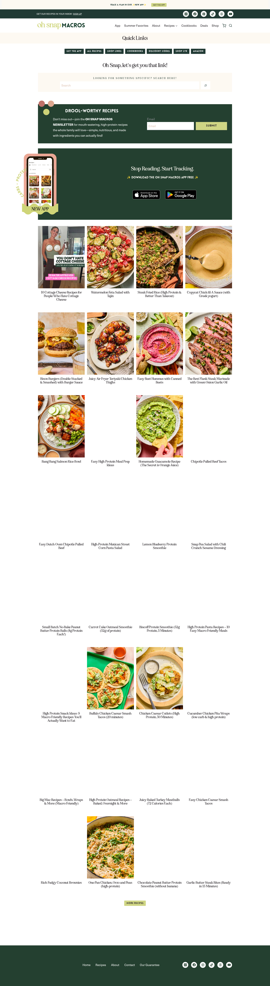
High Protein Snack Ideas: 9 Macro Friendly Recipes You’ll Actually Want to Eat (61, 717)
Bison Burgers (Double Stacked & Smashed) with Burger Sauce (61, 380)
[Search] (205, 85)
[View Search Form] (231, 26)
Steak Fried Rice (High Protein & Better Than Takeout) (159, 294)
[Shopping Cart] (224, 25)
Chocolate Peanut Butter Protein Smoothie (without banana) (160, 884)
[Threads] (222, 14)
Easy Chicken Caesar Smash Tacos (208, 801)
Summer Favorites (136, 25)
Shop (215, 25)
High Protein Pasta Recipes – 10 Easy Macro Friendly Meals (209, 629)
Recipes (100, 965)
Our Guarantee (149, 965)
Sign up (77, 13)
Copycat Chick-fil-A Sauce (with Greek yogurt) (208, 294)
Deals (204, 25)
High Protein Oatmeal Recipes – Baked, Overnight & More (110, 801)
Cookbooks (189, 25)
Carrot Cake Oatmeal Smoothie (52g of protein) (110, 629)
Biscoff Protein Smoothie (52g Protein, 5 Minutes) (159, 629)
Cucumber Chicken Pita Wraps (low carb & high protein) (209, 715)
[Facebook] (195, 14)
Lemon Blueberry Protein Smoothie (159, 546)
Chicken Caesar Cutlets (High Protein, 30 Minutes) (159, 715)
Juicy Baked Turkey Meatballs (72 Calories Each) (159, 801)
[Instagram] (186, 14)
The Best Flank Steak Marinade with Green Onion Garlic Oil (208, 380)
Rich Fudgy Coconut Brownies (61, 882)
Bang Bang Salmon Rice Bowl (61, 461)
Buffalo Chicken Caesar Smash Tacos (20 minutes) (110, 715)
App (117, 25)
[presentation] (61, 257)
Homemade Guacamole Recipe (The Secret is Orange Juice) (159, 463)
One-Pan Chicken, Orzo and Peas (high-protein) (110, 884)
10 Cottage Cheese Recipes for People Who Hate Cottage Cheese (61, 296)
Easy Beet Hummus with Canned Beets (160, 380)
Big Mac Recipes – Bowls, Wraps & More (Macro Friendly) (61, 801)
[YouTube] (230, 14)
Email (151, 119)
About (156, 25)
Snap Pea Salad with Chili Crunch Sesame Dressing (208, 546)
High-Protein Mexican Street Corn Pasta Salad (110, 546)
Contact (129, 965)
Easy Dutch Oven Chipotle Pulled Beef (61, 546)
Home (86, 965)
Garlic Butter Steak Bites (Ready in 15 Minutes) (209, 884)
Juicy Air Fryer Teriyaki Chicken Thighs (110, 380)
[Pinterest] (204, 14)
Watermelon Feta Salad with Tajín (110, 294)
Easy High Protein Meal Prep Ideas (110, 463)
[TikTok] (213, 14)
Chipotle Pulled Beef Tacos (208, 461)
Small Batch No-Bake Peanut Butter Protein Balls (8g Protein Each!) (61, 630)
